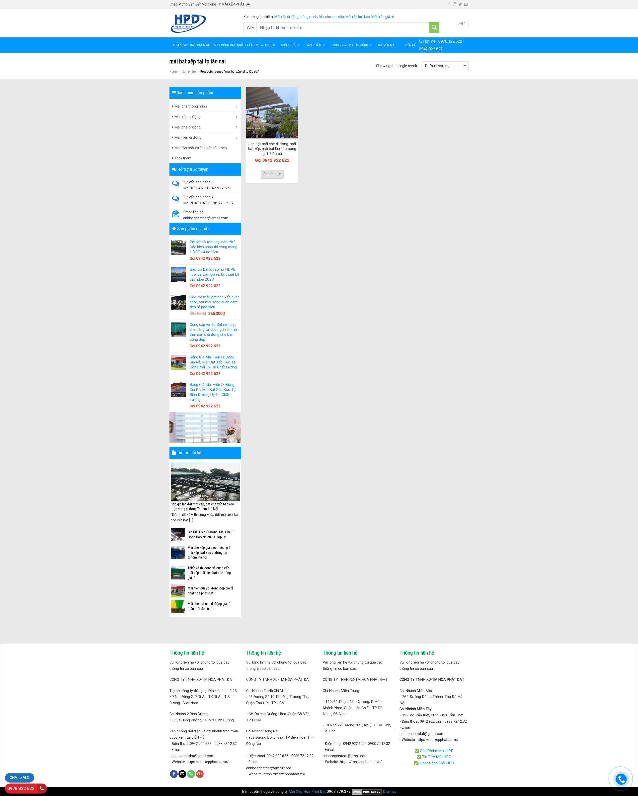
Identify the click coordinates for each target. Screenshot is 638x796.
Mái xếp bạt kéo (357, 17)
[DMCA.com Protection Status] (367, 791)
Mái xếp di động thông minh (295, 17)
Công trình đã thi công (349, 45)
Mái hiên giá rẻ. (383, 17)
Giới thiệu (288, 45)
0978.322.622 (450, 41)
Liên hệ (410, 45)
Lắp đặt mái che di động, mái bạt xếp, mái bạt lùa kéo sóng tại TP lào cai (272, 149)
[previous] (173, 492)
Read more (272, 174)
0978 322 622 (20, 788)
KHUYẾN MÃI (387, 45)
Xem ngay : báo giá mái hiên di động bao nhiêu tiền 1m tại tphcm (223, 45)
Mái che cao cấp (331, 17)
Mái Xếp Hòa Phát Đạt (307, 791)
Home (173, 71)
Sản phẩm (313, 45)
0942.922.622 (431, 49)
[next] (237, 492)
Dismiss (389, 791)
